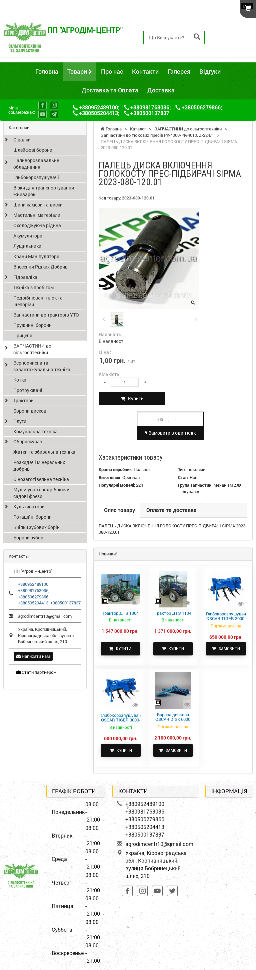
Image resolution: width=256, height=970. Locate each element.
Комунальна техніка (35, 431)
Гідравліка (25, 277)
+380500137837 (231, 52)
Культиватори (29, 506)
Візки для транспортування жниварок (43, 190)
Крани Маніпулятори (36, 256)
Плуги (19, 421)
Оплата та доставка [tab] (171, 509)
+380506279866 (231, 37)
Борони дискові (30, 411)
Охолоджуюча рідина (37, 225)
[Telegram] (54, 114)
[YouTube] (42, 114)
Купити (134, 398)
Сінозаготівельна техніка (41, 479)
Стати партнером (39, 672)
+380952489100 (231, 21)
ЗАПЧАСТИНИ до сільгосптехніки (32, 349)
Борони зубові (29, 537)
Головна (46, 71)
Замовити (228, 648)
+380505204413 (231, 44)
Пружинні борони (32, 325)
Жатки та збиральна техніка (44, 452)
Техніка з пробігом (33, 287)
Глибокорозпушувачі (36, 177)
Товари (77, 71)
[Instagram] (54, 105)
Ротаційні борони (32, 517)
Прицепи (22, 335)
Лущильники (27, 246)
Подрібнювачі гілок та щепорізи (38, 301)
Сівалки (22, 139)
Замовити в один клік (171, 433)
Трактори (23, 400)
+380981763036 (231, 29)
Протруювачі (27, 390)
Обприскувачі (28, 441)
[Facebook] (42, 105)
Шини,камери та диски (38, 204)
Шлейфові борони (32, 150)
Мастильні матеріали (36, 215)
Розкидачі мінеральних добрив (39, 465)
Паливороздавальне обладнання (36, 163)
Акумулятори (27, 235)
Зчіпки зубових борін (36, 527)
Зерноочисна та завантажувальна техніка (41, 366)
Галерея (179, 71)
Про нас (112, 71)
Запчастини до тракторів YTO (46, 315)
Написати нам (35, 656)
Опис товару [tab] (119, 509)
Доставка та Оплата (110, 90)
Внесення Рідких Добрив (40, 267)
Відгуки (210, 71)
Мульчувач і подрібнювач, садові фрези (42, 492)
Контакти (145, 71)
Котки (19, 380)
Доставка (161, 90)
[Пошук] (197, 36)
